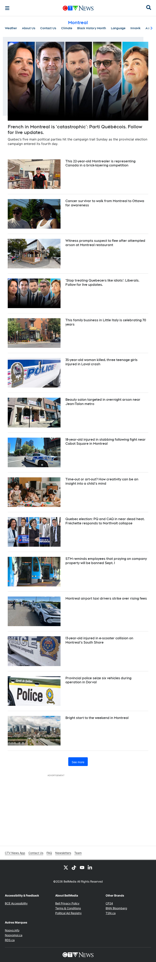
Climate (66, 28)
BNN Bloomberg (116, 908)
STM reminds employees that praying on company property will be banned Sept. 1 (106, 561)
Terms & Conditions (68, 908)
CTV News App (15, 853)
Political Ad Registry (68, 913)
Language (118, 28)
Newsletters (63, 853)
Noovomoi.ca (13, 935)
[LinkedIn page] (90, 867)
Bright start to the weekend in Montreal (97, 718)
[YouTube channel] (82, 867)
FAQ (49, 853)
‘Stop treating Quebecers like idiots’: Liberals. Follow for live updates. (102, 283)
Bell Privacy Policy (67, 903)
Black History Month (91, 28)
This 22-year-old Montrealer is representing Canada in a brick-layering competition (100, 163)
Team (78, 853)
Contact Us (48, 28)
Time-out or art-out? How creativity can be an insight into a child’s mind (101, 481)
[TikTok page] (74, 867)
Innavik (135, 28)
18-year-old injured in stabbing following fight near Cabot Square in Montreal (105, 442)
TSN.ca (111, 913)
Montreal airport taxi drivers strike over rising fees (106, 598)
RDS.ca (10, 940)
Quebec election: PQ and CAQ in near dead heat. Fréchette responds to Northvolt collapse (105, 521)
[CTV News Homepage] (78, 8)
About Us (28, 28)
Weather (11, 28)
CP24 (109, 903)
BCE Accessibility (16, 903)
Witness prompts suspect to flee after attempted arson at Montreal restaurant (105, 243)
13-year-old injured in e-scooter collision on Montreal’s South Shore (99, 640)
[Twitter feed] (65, 867)
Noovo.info (12, 930)
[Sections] (7, 8)
